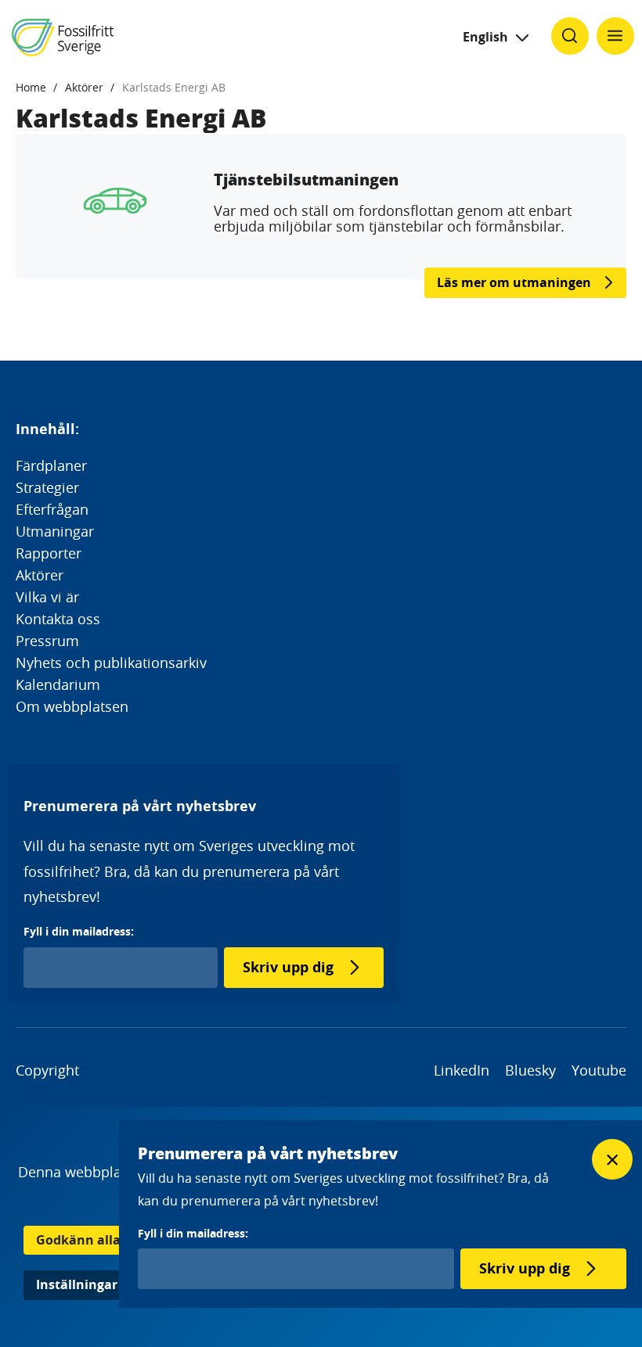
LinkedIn (461, 1070)
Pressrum (47, 640)
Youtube (599, 1070)
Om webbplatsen (72, 706)
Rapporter (48, 553)
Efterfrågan (52, 509)
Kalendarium (58, 684)
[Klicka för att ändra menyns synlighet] (615, 36)
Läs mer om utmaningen (514, 282)
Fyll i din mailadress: (78, 931)
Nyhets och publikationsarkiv (111, 662)
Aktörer (84, 87)
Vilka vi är (47, 596)
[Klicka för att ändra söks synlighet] (570, 36)
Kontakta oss (58, 618)
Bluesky (530, 1070)
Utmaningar (55, 531)
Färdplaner (51, 465)
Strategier (47, 487)
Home (31, 87)
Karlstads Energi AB (173, 87)
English (485, 36)
